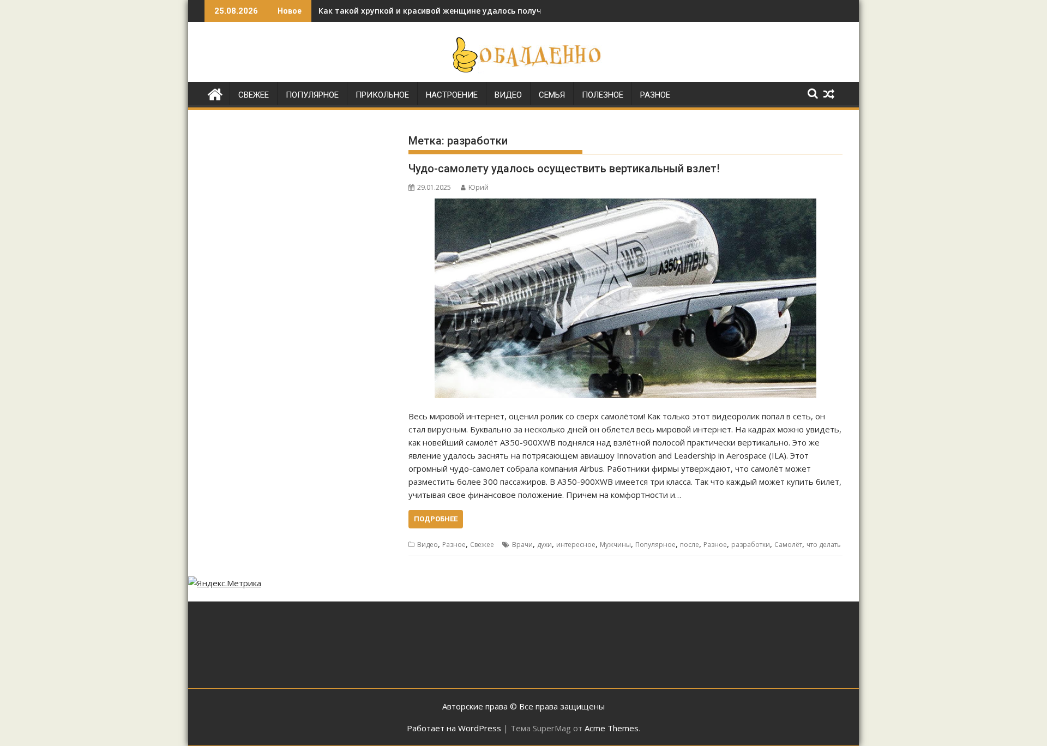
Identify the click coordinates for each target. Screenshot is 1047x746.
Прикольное (382, 95)
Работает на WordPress (454, 728)
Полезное (602, 95)
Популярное (312, 95)
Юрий (478, 187)
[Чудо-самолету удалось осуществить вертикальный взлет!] (625, 298)
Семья (552, 95)
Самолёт (788, 544)
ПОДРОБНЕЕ (436, 519)
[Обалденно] (215, 93)
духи (544, 544)
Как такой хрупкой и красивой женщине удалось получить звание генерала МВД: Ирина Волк (507, 10)
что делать (824, 544)
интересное (575, 544)
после (689, 544)
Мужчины (615, 544)
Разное (655, 95)
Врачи (522, 544)
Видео (508, 95)
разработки (750, 544)
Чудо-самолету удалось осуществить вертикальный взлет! (564, 168)
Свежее (253, 95)
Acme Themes (612, 728)
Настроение (452, 95)
